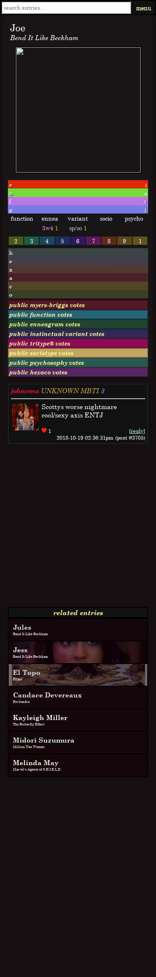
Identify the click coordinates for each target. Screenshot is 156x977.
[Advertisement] (78, 528)
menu (143, 7)
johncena (25, 391)
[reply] (137, 430)
